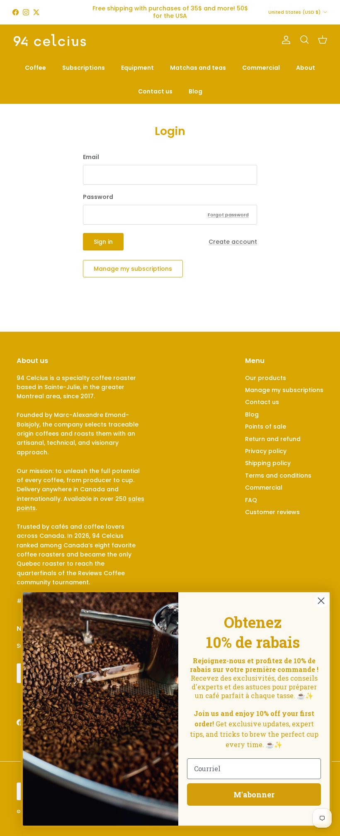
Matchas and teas (198, 68)
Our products (265, 378)
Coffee (35, 68)
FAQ (251, 500)
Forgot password (228, 214)
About (305, 68)
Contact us (155, 91)
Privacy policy (266, 451)
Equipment (137, 68)
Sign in (103, 242)
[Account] (284, 40)
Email (91, 157)
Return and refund (273, 439)
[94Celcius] (49, 40)
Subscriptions (83, 68)
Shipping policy (268, 463)
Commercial (261, 68)
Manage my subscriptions (133, 269)
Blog (195, 91)
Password (98, 197)
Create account (233, 242)
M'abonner (253, 794)
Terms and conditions (278, 475)
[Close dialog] (321, 600)
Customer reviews (272, 512)
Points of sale (265, 426)
